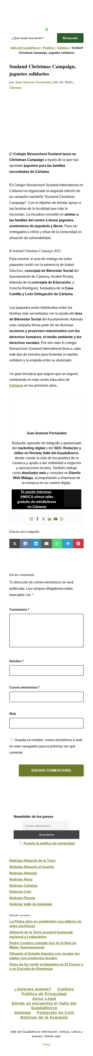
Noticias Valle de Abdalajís (30, 904)
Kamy (46, 1044)
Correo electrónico (24, 687)
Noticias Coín (20, 892)
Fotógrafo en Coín (55, 1012)
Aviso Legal (44, 998)
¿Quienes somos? (32, 989)
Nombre (16, 661)
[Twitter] (43, 519)
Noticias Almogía (23, 873)
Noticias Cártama (23, 885)
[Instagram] (31, 519)
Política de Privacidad (44, 994)
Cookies (65, 989)
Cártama (62, 47)
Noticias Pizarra (22, 898)
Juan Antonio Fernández (33, 82)
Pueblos (48, 47)
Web (12, 714)
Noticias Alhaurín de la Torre (32, 860)
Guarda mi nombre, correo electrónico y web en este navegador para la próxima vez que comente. (45, 746)
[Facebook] (37, 519)
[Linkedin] (49, 519)
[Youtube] (56, 519)
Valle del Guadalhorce (25, 47)
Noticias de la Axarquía (44, 1017)
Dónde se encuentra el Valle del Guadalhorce (44, 1005)
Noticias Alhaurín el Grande (31, 867)
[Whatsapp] (62, 519)
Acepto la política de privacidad (49, 843)
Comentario (19, 609)
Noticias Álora (20, 879)
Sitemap (22, 1012)
